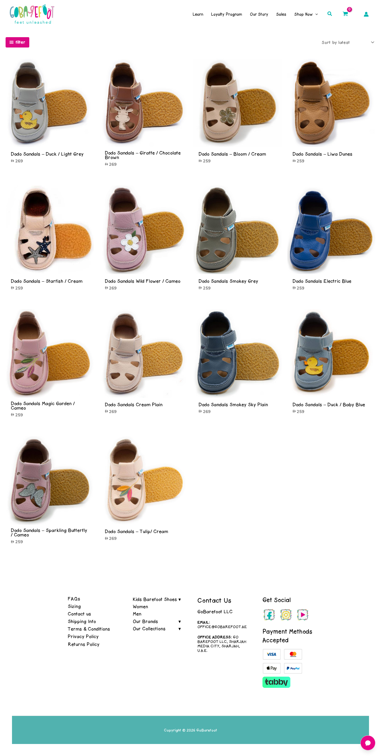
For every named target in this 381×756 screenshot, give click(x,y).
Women (140, 606)
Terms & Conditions (89, 629)
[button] (329, 14)
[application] (315, 14)
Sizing (74, 606)
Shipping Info (82, 621)
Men (137, 614)
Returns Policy (84, 644)
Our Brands (145, 621)
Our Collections (149, 629)
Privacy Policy (83, 636)
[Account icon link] (366, 14)
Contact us (79, 614)
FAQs (74, 599)
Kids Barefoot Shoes (155, 599)
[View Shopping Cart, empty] (345, 14)
